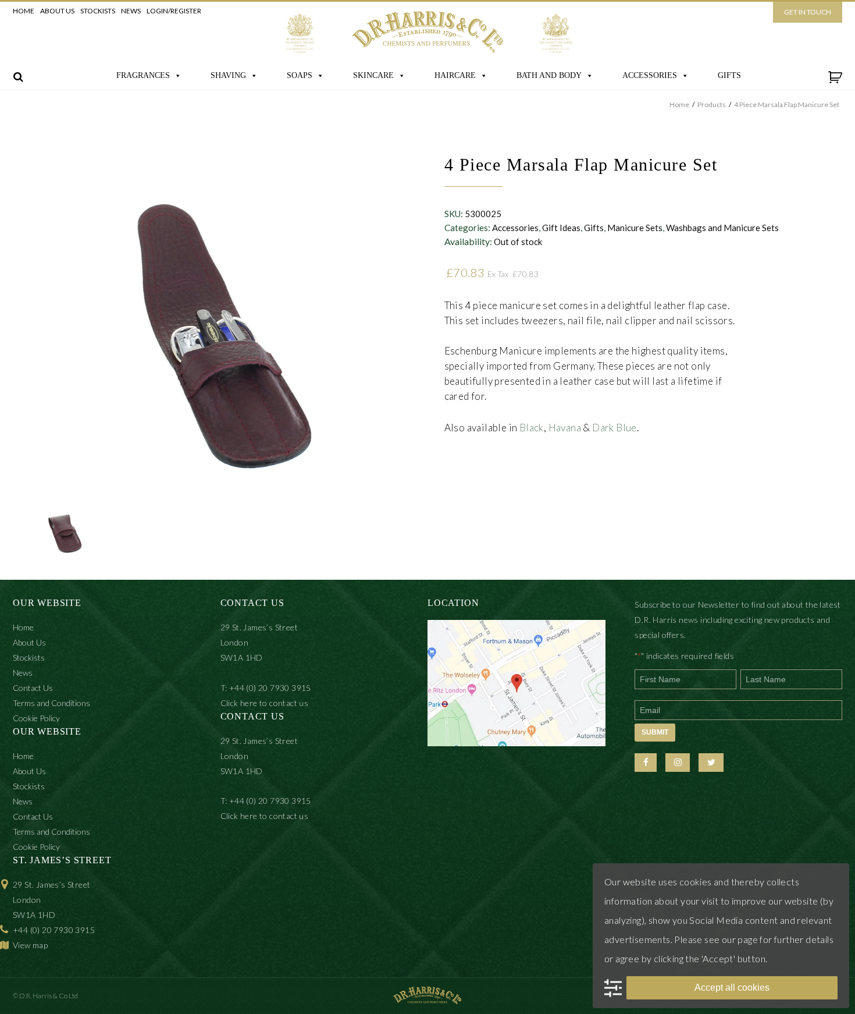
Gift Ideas (561, 227)
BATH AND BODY (549, 75)
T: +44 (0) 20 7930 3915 (265, 688)
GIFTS (729, 75)
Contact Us (33, 688)
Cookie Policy (36, 718)
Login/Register (174, 10)
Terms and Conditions (51, 703)
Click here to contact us (264, 703)
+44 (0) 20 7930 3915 (54, 930)
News (131, 10)
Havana (564, 427)
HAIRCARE (455, 75)
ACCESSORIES (649, 75)
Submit (655, 732)
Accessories (515, 227)
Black (531, 427)
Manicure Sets (634, 227)
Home (23, 10)
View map (30, 945)
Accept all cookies (732, 987)
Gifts (594, 227)
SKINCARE (373, 75)
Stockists (97, 10)
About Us (57, 10)
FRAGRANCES (143, 75)
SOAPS (299, 75)
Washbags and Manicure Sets (722, 227)
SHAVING (228, 75)
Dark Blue (614, 427)
